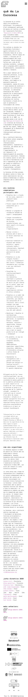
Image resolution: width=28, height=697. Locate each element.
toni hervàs (7, 600)
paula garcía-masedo (10, 596)
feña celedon (8, 588)
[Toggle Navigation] (26, 3)
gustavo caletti (9, 590)
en (9, 690)
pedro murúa (7, 598)
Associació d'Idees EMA (12, 32)
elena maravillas (9, 583)
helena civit (8, 581)
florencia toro (8, 585)
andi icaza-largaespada (11, 587)
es (14, 690)
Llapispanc (7, 594)
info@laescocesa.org (10, 572)
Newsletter (14, 685)
